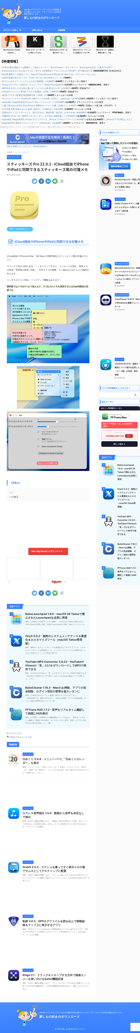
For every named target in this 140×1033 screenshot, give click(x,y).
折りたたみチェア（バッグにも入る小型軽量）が (28, 81)
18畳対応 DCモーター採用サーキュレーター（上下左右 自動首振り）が (39, 116)
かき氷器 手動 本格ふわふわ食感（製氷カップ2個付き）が (32, 109)
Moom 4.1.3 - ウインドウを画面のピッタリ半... (82, 51)
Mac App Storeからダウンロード (46, 551)
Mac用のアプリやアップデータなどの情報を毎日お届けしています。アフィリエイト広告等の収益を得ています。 (81, 1012)
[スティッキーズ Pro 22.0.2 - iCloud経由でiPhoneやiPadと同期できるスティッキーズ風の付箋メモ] (48, 181)
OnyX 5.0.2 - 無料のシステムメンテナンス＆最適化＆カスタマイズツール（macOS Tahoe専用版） (56, 639)
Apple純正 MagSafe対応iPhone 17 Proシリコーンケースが (33, 102)
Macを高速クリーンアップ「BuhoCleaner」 (27, 146)
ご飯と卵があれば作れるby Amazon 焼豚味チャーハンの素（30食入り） (39, 105)
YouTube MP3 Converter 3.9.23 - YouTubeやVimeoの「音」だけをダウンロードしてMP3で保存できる (55, 665)
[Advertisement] (48, 525)
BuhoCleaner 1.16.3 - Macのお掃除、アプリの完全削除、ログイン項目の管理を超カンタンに (127, 551)
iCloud (12, 737)
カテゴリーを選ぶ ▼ (12, 30)
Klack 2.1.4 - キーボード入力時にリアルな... (35, 51)
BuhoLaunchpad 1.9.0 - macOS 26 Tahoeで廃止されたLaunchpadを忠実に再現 (127, 472)
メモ (29, 737)
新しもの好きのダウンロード (42, 17)
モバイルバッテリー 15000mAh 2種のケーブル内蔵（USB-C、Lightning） (40, 98)
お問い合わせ (37, 30)
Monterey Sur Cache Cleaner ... (11, 51)
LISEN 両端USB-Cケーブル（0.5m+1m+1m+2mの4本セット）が (32, 77)
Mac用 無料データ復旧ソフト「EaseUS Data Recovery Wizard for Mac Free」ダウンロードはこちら (49, 74)
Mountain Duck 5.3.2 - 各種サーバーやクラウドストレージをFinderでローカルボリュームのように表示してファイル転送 (127, 275)
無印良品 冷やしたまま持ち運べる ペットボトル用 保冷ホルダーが (36, 88)
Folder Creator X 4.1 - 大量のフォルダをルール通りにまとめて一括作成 (127, 207)
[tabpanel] (11, 45)
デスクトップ (21, 737)
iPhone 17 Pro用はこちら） (120, 119)
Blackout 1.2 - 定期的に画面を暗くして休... (105, 51)
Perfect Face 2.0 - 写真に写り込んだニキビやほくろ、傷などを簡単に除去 (127, 183)
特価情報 (61, 30)
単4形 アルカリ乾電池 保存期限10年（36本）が (24, 95)
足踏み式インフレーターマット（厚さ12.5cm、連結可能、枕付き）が (44, 112)
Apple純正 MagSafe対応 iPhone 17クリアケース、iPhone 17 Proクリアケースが (43, 119)
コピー (128, 436)
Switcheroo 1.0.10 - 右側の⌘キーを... (58, 51)
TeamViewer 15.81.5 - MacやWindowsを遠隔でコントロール (127, 303)
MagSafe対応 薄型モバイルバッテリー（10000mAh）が (32, 123)
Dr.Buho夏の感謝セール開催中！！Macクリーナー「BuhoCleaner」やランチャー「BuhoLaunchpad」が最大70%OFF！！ (59, 67)
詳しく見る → (119, 444)
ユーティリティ (15, 733)
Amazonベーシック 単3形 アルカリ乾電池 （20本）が (30, 91)
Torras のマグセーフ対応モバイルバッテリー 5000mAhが (32, 84)
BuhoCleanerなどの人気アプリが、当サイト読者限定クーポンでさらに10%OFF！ (40, 70)
